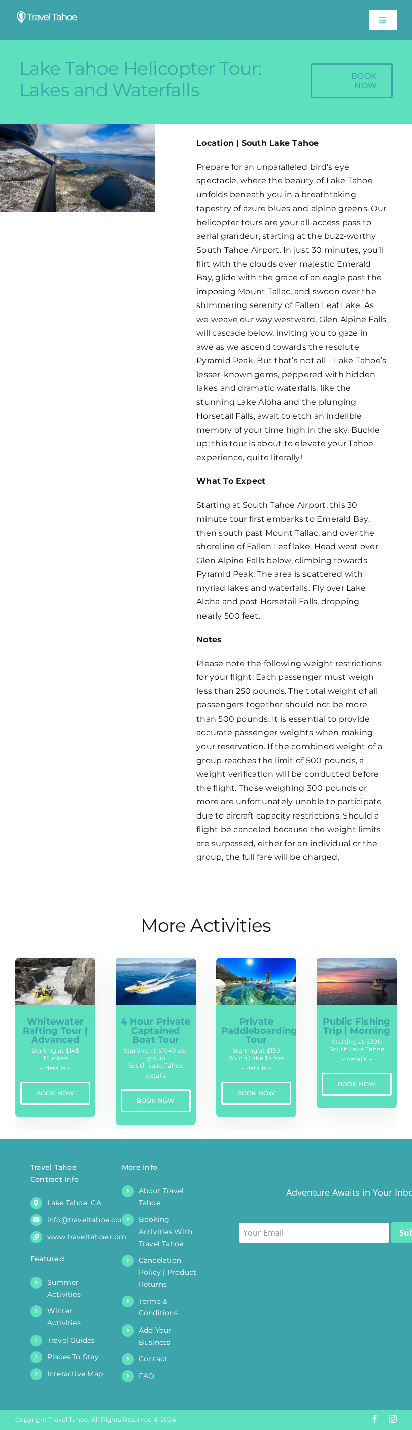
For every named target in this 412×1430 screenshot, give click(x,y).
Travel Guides (71, 1340)
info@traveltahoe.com (87, 1219)
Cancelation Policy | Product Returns (168, 1272)
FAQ (147, 1375)
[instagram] (393, 1419)
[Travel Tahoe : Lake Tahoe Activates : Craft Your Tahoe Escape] (47, 14)
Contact (153, 1358)
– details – (55, 1068)
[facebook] (375, 1419)
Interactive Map (75, 1373)
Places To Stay (73, 1356)
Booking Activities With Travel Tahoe (166, 1231)
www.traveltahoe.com (87, 1236)
